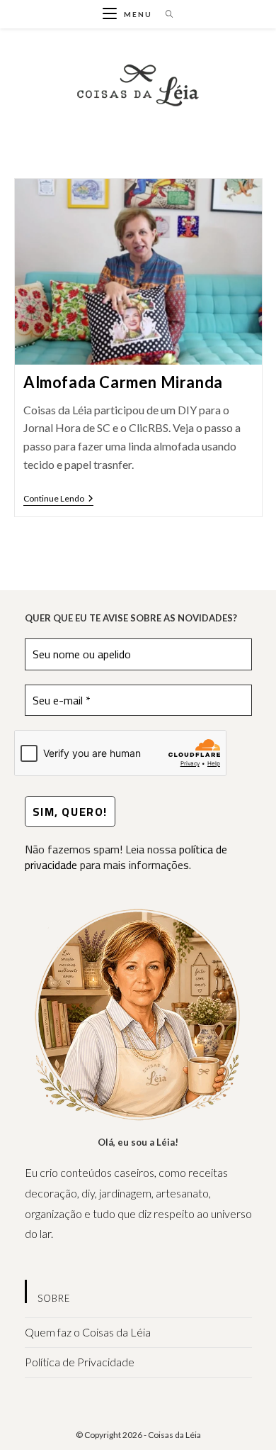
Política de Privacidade (79, 1361)
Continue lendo (58, 500)
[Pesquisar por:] (164, 14)
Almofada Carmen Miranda (123, 382)
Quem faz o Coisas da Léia (88, 1332)
